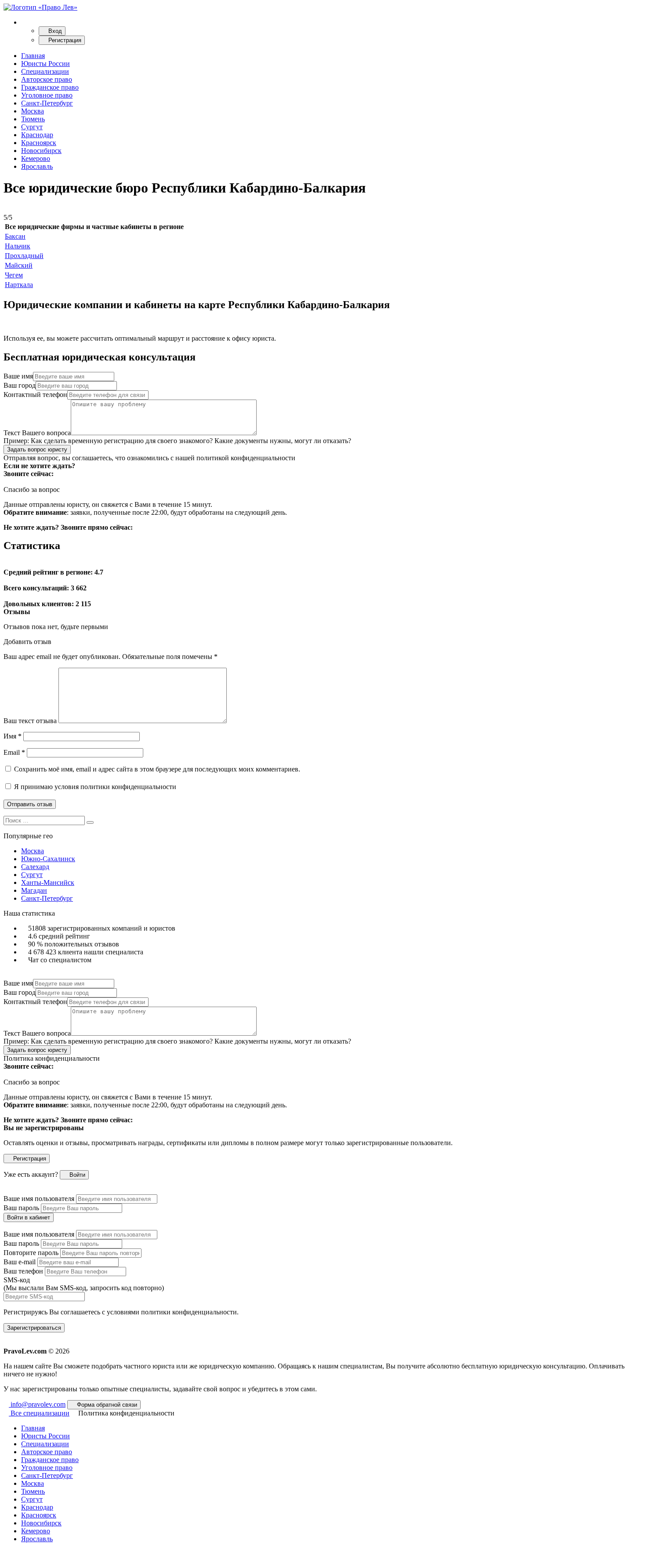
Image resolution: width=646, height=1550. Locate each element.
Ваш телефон (23, 1271)
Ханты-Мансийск (47, 882)
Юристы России (45, 63)
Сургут (32, 127)
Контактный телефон (35, 394)
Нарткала (19, 284)
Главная (33, 55)
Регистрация (64, 40)
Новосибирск (41, 150)
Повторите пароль (31, 1252)
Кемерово (35, 158)
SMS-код (84, 1284)
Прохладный (24, 255)
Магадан (34, 890)
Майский (19, 265)
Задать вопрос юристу (37, 449)
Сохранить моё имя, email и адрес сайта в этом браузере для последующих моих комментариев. (157, 769)
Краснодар (37, 134)
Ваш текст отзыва (30, 720)
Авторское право (46, 79)
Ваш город (20, 385)
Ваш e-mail (20, 1262)
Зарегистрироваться (34, 1327)
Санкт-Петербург (47, 103)
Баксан (15, 236)
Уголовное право (47, 95)
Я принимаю (94, 786)
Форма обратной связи (106, 1404)
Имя (13, 736)
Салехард (35, 866)
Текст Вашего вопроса (37, 433)
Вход (54, 31)
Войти (76, 1175)
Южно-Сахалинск (48, 858)
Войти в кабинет (28, 1217)
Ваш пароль (21, 1208)
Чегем (14, 275)
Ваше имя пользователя (39, 1198)
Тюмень (33, 119)
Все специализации (39, 1413)
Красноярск (38, 142)
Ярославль (37, 166)
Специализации (45, 71)
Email (14, 752)
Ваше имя (18, 376)
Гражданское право (50, 87)
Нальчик (17, 246)
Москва (32, 111)
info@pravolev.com (37, 1404)
